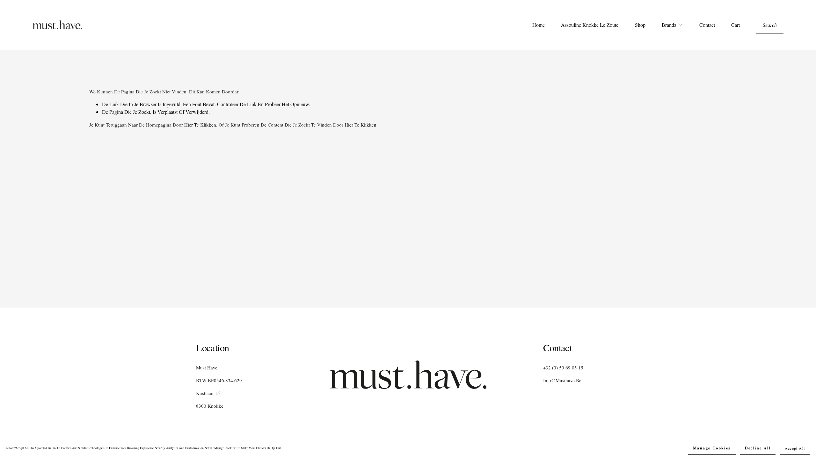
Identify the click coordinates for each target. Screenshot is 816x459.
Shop (640, 24)
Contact (707, 24)
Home (538, 24)
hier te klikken (200, 124)
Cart (735, 24)
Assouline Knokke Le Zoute (589, 24)
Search (770, 24)
